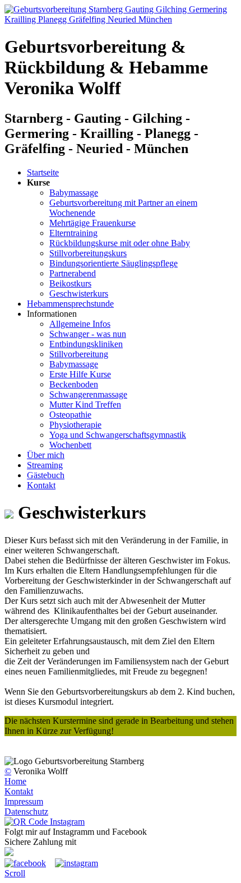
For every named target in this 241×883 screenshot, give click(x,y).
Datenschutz (26, 811)
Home (15, 781)
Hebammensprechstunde (70, 303)
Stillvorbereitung (78, 354)
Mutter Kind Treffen (85, 404)
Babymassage (73, 192)
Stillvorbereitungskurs (88, 253)
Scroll (14, 873)
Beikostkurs (70, 283)
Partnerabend (72, 273)
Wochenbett (70, 445)
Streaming (45, 465)
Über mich (45, 455)
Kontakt (41, 485)
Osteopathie (70, 414)
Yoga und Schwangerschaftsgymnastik (117, 435)
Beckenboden (73, 384)
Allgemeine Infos (79, 324)
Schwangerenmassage (88, 394)
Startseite (43, 172)
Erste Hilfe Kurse (80, 374)
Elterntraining (73, 233)
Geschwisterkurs (78, 293)
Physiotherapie (75, 424)
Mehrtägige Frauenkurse (92, 223)
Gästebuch (45, 475)
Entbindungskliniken (86, 344)
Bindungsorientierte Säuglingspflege (113, 263)
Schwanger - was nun (87, 334)
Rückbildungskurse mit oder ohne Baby (119, 243)
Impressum (23, 801)
